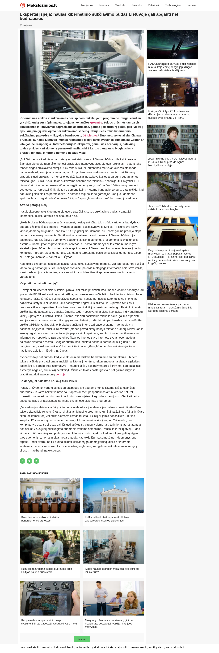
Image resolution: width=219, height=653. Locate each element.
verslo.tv (46, 647)
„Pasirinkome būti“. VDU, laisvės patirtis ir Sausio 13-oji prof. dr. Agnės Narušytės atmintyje (172, 162)
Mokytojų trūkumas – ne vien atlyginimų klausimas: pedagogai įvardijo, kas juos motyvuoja (109, 623)
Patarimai (153, 5)
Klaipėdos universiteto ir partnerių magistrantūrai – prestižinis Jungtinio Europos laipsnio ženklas (170, 307)
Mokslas (104, 5)
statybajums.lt (118, 647)
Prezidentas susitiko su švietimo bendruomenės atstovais (40, 519)
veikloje (60, 374)
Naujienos (87, 5)
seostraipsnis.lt (175, 647)
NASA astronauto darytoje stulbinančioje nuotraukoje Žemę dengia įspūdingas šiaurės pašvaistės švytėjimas (172, 67)
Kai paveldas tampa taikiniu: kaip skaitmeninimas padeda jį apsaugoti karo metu (49, 622)
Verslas (192, 5)
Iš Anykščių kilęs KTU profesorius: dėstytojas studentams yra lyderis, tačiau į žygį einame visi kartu (169, 114)
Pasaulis (137, 5)
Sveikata (120, 5)
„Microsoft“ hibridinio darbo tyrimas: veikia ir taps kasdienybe (169, 208)
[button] (22, 461)
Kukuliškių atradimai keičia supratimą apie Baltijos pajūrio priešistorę (46, 570)
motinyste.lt (156, 647)
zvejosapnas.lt (138, 647)
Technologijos (173, 5)
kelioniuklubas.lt (64, 647)
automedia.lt (83, 647)
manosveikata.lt (29, 647)
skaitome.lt (100, 647)
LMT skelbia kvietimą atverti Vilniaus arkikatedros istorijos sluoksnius (107, 519)
